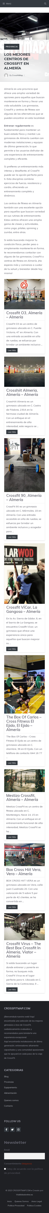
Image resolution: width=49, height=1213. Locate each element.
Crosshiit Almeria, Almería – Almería (22, 392)
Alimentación (10, 1093)
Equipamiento (10, 1087)
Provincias (9, 1082)
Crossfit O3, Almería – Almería (24, 314)
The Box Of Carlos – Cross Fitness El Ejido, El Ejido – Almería (23, 723)
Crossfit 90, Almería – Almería (24, 497)
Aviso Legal (36, 1201)
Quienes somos (11, 1100)
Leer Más (12, 350)
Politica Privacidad (16, 1205)
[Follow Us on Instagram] (18, 1129)
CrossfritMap (17, 75)
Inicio (9, 1201)
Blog (6, 1076)
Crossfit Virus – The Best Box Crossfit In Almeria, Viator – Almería (23, 949)
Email (7, 1149)
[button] (45, 3)
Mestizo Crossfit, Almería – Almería (22, 797)
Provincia (12, 46)
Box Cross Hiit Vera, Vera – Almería (23, 871)
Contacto (8, 1106)
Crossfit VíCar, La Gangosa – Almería (23, 609)
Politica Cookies (34, 1205)
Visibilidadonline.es (24, 1194)
